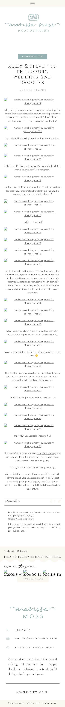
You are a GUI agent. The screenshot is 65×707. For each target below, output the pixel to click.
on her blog (35, 190)
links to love (17, 550)
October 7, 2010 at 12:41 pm (21, 519)
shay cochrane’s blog (49, 456)
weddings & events (32, 90)
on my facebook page (46, 453)
